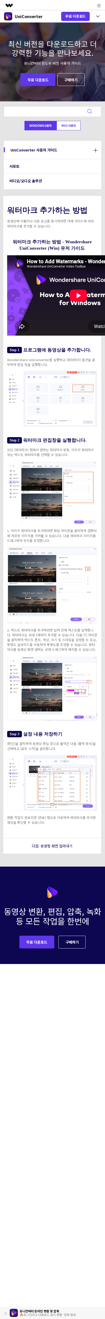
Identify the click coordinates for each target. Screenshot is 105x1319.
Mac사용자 (68, 125)
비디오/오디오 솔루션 (25, 180)
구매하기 (70, 79)
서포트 (14, 166)
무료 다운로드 (75, 16)
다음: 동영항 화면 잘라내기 (52, 845)
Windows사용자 (40, 125)
